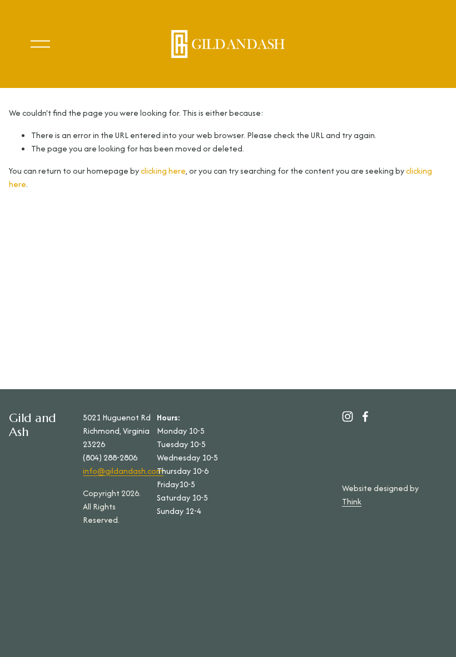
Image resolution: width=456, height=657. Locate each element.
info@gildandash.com (123, 471)
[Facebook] (365, 416)
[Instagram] (347, 416)
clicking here (163, 170)
